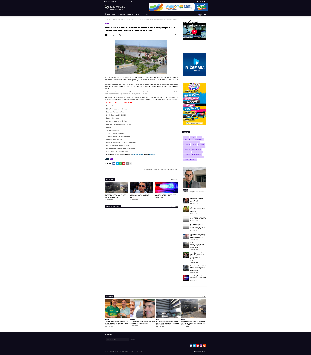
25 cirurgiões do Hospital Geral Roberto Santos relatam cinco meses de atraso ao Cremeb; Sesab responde (198, 268)
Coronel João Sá (199, 139)
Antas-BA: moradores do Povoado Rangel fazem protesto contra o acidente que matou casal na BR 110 (197, 227)
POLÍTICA (140, 14)
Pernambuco (187, 152)
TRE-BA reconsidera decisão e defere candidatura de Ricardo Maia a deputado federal (197, 236)
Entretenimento (126, 1)
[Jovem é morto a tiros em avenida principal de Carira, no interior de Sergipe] (186, 200)
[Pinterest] (123, 163)
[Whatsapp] (120, 163)
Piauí (195, 152)
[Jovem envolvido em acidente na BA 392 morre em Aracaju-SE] (186, 219)
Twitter (141, 154)
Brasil (191, 139)
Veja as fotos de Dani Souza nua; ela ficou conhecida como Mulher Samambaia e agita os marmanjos (197, 209)
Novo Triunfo (195, 147)
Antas (200, 137)
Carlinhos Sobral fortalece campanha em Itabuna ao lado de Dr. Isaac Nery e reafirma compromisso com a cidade (117, 323)
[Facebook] (113, 163)
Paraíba (203, 147)
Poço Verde (187, 154)
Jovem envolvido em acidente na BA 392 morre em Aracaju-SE (198, 217)
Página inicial (108, 19)
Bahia (186, 139)
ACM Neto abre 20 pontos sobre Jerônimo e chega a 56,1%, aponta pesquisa (142, 322)
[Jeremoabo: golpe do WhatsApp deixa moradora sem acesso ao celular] (186, 278)
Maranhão (202, 144)
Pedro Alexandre (197, 149)
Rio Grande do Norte (189, 157)
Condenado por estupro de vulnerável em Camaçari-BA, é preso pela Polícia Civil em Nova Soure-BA (115, 195)
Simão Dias (193, 159)
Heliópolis (196, 142)
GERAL (113, 14)
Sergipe (186, 159)
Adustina (187, 137)
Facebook (152, 154)
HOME (108, 14)
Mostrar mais (174, 179)
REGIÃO (129, 14)
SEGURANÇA (121, 14)
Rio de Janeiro (200, 157)
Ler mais (203, 296)
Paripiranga (187, 149)
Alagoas (194, 137)
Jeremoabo (187, 144)
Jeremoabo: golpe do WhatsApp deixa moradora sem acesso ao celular (165, 194)
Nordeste (187, 147)
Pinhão (200, 152)
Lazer (132, 1)
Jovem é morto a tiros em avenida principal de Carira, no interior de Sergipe (139, 195)
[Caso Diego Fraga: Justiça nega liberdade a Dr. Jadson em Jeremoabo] (194, 177)
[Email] (127, 163)
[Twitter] (117, 163)
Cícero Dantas (188, 142)
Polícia (114, 19)
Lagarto (194, 144)
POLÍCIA (134, 14)
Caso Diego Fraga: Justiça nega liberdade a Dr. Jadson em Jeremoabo (194, 192)
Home (119, 1)
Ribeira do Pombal (197, 154)
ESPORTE (147, 14)
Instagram (135, 154)
